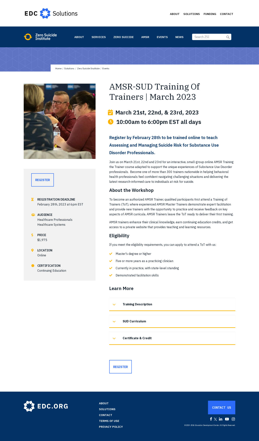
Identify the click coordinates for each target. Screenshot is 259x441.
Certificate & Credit (137, 338)
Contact (226, 14)
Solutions (191, 14)
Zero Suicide (123, 37)
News (179, 37)
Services (99, 37)
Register (42, 180)
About (175, 14)
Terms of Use (109, 421)
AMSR (145, 37)
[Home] (53, 13)
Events (162, 37)
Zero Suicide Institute (47, 37)
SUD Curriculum (134, 321)
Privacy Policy (111, 427)
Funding (210, 14)
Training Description (137, 304)
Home (58, 68)
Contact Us (221, 407)
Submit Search (228, 37)
